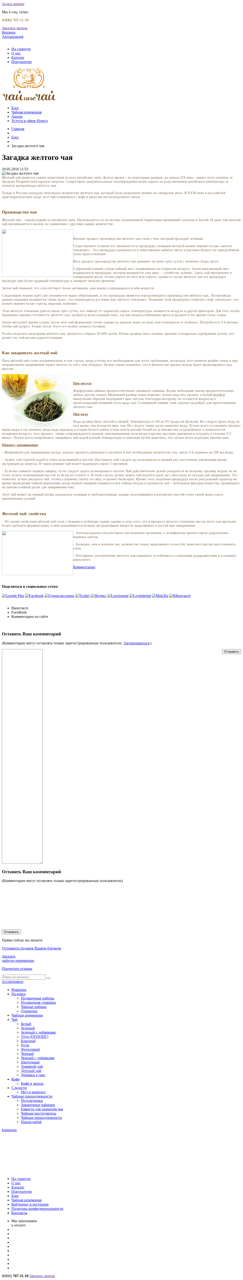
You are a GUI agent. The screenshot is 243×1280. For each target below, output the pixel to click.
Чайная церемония (26, 112)
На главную (21, 49)
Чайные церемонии (27, 1015)
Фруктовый (30, 1049)
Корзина (8, 32)
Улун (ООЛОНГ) (34, 1037)
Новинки (18, 990)
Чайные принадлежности (31, 1096)
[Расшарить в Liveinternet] (140, 596)
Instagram (9, 1130)
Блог (15, 108)
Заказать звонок (15, 28)
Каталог (17, 57)
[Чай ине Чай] (29, 100)
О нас (16, 53)
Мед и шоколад (33, 1092)
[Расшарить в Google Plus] (13, 596)
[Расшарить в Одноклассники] (59, 596)
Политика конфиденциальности (37, 1209)
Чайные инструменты (38, 1113)
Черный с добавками (38, 1058)
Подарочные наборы (37, 998)
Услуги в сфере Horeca (29, 121)
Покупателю (21, 62)
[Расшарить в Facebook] (34, 596)
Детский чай (31, 1071)
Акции (17, 116)
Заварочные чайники (38, 1105)
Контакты (19, 1213)
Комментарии (84, 567)
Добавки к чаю (33, 1075)
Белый (26, 1024)
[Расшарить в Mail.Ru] (160, 596)
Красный (28, 1041)
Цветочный (30, 1062)
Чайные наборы (34, 1007)
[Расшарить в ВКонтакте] (180, 596)
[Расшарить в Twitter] (82, 596)
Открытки (29, 1011)
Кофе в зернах (32, 1083)
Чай (14, 1020)
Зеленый (28, 1028)
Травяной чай (32, 1066)
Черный (27, 1054)
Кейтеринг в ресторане (30, 1204)
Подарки (18, 994)
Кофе (15, 1079)
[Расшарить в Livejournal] (117, 596)
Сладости (19, 1088)
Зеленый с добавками (38, 1032)
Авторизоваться (136, 643)
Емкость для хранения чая (42, 1109)
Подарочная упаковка (38, 1002)
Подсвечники (32, 1101)
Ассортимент (12, 982)
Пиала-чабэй (31, 1122)
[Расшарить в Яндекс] (98, 596)
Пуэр (25, 1045)
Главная (17, 129)
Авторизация (12, 37)
